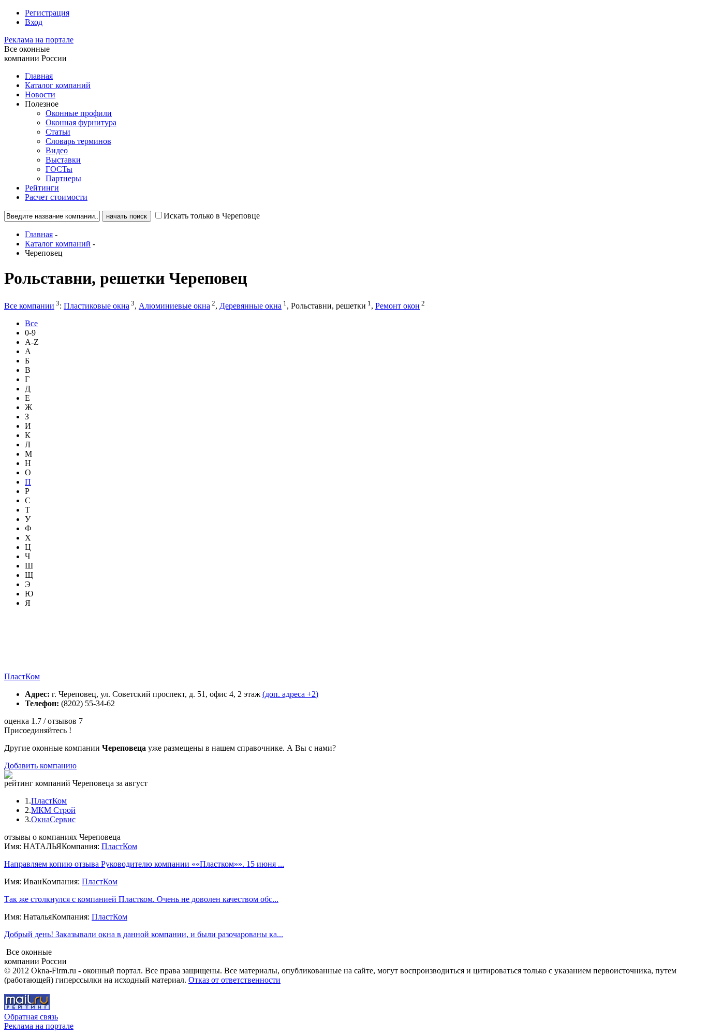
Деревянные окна (250, 305)
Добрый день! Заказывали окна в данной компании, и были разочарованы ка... (143, 934)
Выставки (63, 159)
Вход (33, 22)
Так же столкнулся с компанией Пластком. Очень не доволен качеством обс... (141, 899)
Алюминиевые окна (174, 305)
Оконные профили (79, 113)
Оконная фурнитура (81, 122)
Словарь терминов (78, 141)
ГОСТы (59, 169)
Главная (39, 75)
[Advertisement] (192, 648)
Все (31, 323)
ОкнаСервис (53, 819)
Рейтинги (42, 187)
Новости (40, 94)
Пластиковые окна (96, 305)
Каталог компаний (58, 85)
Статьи (58, 131)
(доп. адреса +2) (290, 694)
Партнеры (63, 178)
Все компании (29, 305)
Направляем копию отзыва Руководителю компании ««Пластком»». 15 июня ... (144, 863)
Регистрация (47, 12)
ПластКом (22, 676)
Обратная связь (31, 1016)
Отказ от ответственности (234, 979)
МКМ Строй (53, 810)
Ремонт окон (397, 305)
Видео (57, 150)
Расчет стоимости (56, 197)
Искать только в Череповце (212, 215)
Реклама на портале (38, 39)
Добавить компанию (40, 765)
